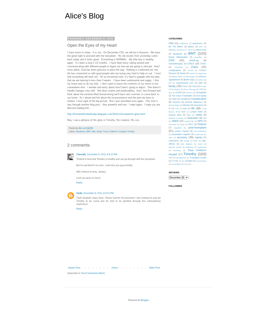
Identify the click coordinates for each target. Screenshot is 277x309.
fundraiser (175, 89)
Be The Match (176, 46)
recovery (182, 137)
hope (174, 99)
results (186, 141)
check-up (194, 60)
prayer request (182, 131)
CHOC (203, 64)
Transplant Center (198, 157)
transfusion (181, 158)
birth (201, 47)
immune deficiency (194, 102)
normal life (189, 121)
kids (185, 108)
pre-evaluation (200, 131)
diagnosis (202, 73)
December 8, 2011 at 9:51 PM (98, 193)
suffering (189, 147)
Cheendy (81, 154)
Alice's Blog (84, 16)
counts (190, 70)
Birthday (172, 50)
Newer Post (74, 267)
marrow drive (175, 115)
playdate (177, 128)
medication (192, 118)
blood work (201, 50)
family (99, 131)
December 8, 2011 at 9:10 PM (102, 154)
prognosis (199, 134)
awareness (197, 43)
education (199, 80)
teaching (177, 150)
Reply (79, 182)
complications (175, 70)
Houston (176, 102)
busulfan (198, 57)
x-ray (186, 164)
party (182, 124)
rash (170, 138)
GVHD (179, 92)
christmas (178, 67)
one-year (172, 124)
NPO (200, 121)
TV (173, 161)
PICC (190, 124)
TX (180, 161)
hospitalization (198, 99)
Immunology (174, 105)
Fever (185, 86)
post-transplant (197, 127)
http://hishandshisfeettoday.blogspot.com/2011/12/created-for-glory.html (106, 114)
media (199, 115)
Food (194, 86)
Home (115, 267)
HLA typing (201, 96)
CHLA (191, 63)
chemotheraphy (176, 64)
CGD (171, 60)
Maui (189, 115)
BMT (88, 131)
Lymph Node (196, 112)
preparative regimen (181, 134)
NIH (204, 118)
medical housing (176, 118)
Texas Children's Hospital (114, 131)
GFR (202, 89)
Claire (194, 66)
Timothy (131, 131)
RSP (195, 141)
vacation (189, 161)
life (193, 108)
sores (200, 144)
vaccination (201, 161)
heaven (189, 93)
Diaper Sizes (176, 77)
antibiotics (183, 43)
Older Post (154, 267)
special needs (175, 147)
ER (170, 83)
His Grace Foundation (182, 96)
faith (94, 131)
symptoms (202, 147)
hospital (184, 99)
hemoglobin (201, 92)
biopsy (191, 46)
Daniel (183, 73)
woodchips (176, 164)
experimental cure (184, 83)
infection (186, 105)
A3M (171, 43)
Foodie (203, 86)
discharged (191, 77)
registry (198, 137)
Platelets (201, 124)
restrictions (174, 141)
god (170, 93)
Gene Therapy (190, 89)
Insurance (198, 105)
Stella (79, 193)
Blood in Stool (186, 50)
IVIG (177, 109)
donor (187, 79)
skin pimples (186, 144)
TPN (170, 158)
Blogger (145, 300)
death (192, 73)
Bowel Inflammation (178, 57)
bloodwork (80, 131)
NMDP (175, 121)
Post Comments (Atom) (93, 273)
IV (170, 108)
